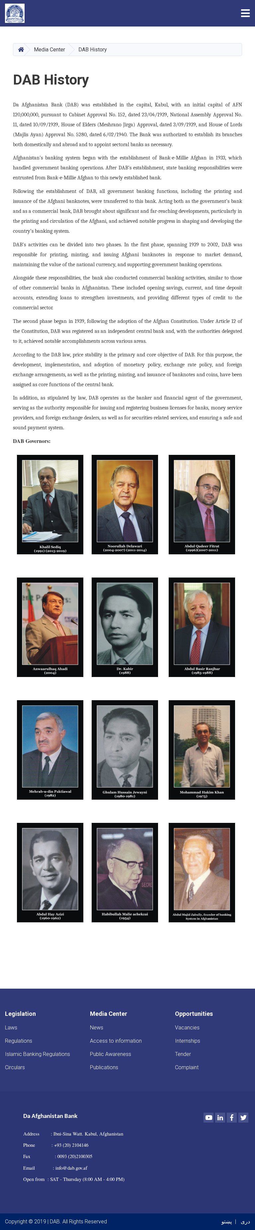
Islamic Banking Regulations (37, 1054)
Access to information (116, 1041)
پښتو (226, 1221)
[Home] (16, 13)
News (96, 1027)
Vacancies (187, 1027)
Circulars (15, 1067)
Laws (11, 1027)
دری (245, 1221)
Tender (183, 1054)
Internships (187, 1041)
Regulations (18, 1041)
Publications (104, 1067)
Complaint (187, 1067)
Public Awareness (110, 1054)
